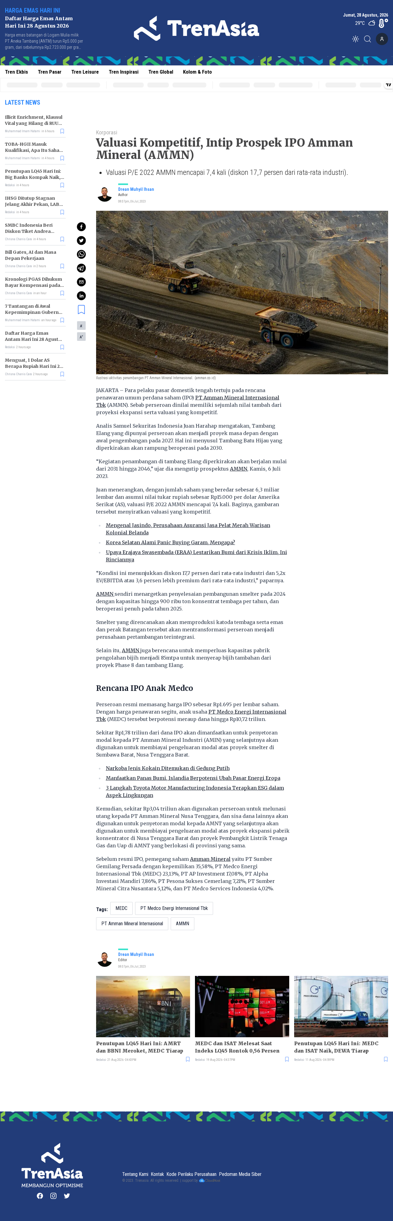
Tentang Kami (135, 1174)
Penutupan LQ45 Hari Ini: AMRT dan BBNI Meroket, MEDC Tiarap (139, 1047)
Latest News (22, 102)
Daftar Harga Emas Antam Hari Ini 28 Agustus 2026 (34, 339)
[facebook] (81, 226)
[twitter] (81, 240)
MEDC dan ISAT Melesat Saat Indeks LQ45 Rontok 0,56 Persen (237, 1047)
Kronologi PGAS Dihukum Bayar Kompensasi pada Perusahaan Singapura (33, 285)
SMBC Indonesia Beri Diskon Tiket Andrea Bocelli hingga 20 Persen (32, 231)
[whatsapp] (81, 254)
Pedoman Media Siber (240, 1174)
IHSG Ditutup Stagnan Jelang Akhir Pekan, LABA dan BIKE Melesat (33, 204)
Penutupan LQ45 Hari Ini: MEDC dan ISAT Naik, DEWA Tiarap (336, 1047)
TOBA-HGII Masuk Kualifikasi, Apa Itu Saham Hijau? (34, 150)
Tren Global (160, 72)
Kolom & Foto (197, 72)
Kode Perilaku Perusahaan (191, 1174)
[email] (81, 282)
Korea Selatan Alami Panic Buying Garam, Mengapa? (170, 542)
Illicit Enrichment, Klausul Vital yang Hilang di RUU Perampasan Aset (33, 123)
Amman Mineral (210, 859)
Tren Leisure (85, 72)
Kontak (157, 1174)
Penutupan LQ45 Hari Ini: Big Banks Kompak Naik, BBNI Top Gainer (33, 177)
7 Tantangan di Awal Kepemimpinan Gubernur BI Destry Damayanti (34, 312)
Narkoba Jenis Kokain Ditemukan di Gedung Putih (168, 768)
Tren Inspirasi (123, 72)
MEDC (121, 908)
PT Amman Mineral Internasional (132, 923)
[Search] (369, 39)
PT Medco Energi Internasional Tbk (174, 908)
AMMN (238, 469)
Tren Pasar (49, 72)
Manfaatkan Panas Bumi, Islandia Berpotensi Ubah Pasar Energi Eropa (193, 778)
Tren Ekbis (16, 72)
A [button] (81, 325)
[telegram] (81, 268)
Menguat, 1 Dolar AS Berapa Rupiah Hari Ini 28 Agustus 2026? (33, 366)
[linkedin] (81, 295)
